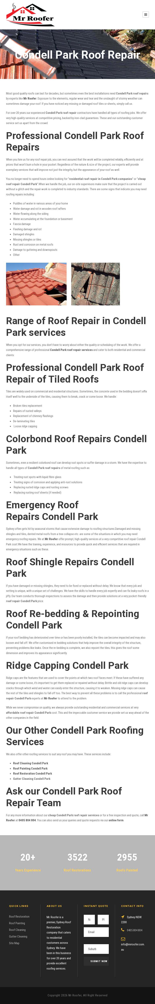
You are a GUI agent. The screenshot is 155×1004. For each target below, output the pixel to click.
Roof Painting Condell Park (30, 768)
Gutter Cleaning (18, 936)
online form (116, 820)
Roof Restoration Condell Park (32, 773)
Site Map (14, 943)
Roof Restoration (19, 916)
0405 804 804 (27, 820)
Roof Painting (17, 923)
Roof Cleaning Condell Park (30, 763)
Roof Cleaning (17, 930)
